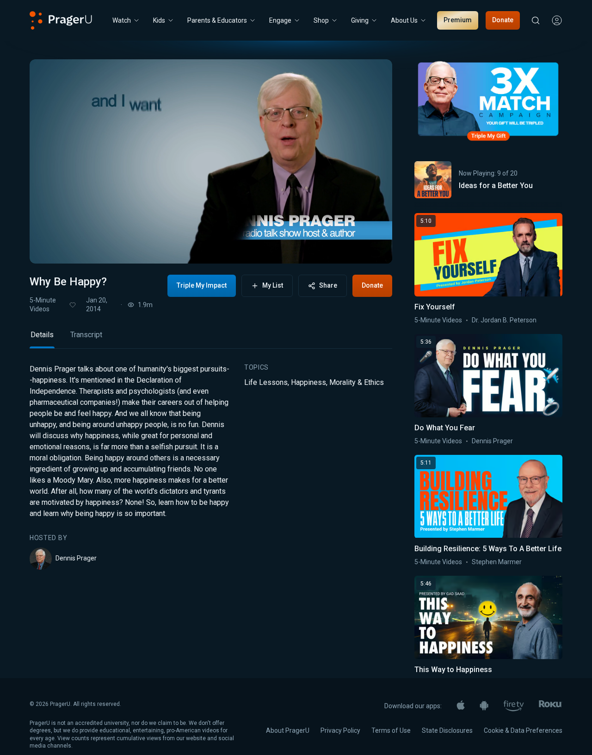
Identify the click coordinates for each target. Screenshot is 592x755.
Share (328, 285)
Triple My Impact (202, 285)
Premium (458, 20)
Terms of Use (391, 730)
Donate (502, 20)
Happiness (308, 382)
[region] (211, 161)
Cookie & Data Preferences (523, 730)
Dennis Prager (76, 558)
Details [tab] (42, 334)
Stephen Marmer (497, 562)
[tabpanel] (211, 467)
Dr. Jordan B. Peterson (504, 320)
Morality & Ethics (356, 382)
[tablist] (211, 339)
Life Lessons (266, 382)
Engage (280, 20)
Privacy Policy (340, 730)
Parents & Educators (217, 20)
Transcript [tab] (86, 334)
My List (272, 285)
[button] (48, 247)
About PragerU (287, 730)
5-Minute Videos (43, 304)
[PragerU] (61, 20)
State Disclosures (447, 730)
